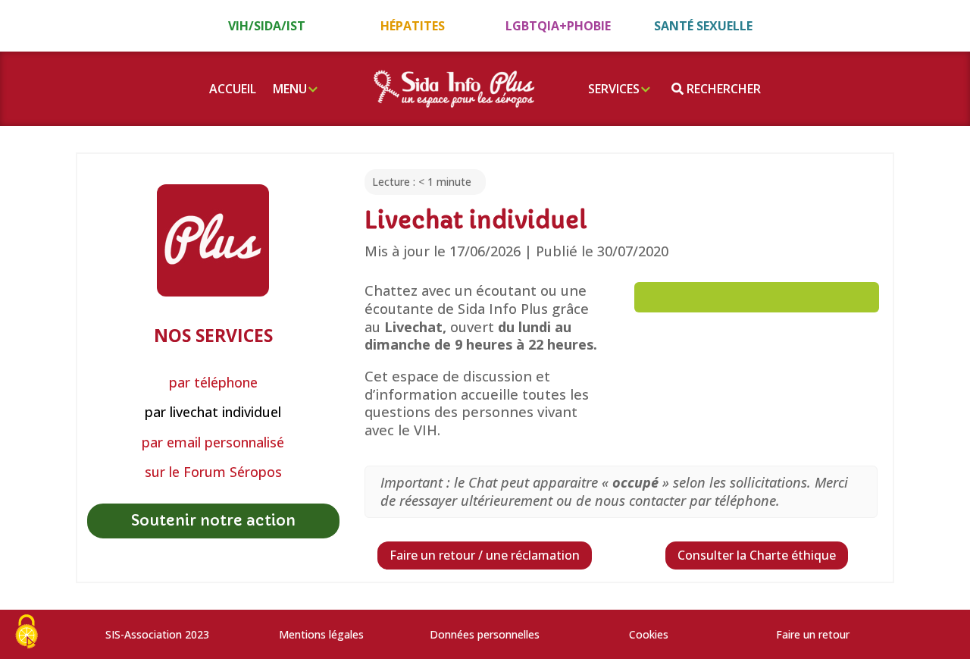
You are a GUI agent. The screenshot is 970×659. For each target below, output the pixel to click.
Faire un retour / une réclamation (485, 555)
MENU (290, 88)
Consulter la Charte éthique (756, 555)
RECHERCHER (722, 88)
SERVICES (614, 88)
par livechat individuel (213, 412)
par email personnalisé (213, 442)
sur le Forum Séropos (213, 472)
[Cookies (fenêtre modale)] (26, 633)
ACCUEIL (232, 88)
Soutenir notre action (213, 520)
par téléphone (213, 382)
